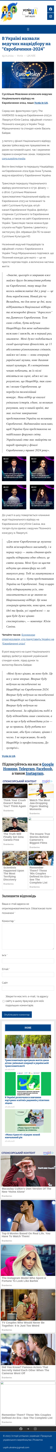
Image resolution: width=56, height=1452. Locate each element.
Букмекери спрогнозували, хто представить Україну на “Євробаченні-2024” (28, 639)
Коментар (8, 920)
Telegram (27, 769)
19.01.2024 (7, 55)
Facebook (44, 769)
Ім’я (4, 955)
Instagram (34, 773)
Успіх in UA (41, 102)
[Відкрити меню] (28, 29)
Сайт (5, 982)
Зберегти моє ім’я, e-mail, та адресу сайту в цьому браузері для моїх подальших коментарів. (27, 1001)
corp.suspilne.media (13, 158)
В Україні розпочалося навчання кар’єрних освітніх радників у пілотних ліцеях (27, 1100)
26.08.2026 (10, 1069)
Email (6, 969)
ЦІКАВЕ (31, 55)
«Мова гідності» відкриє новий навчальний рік (22, 1136)
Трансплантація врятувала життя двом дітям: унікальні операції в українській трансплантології (27, 1063)
